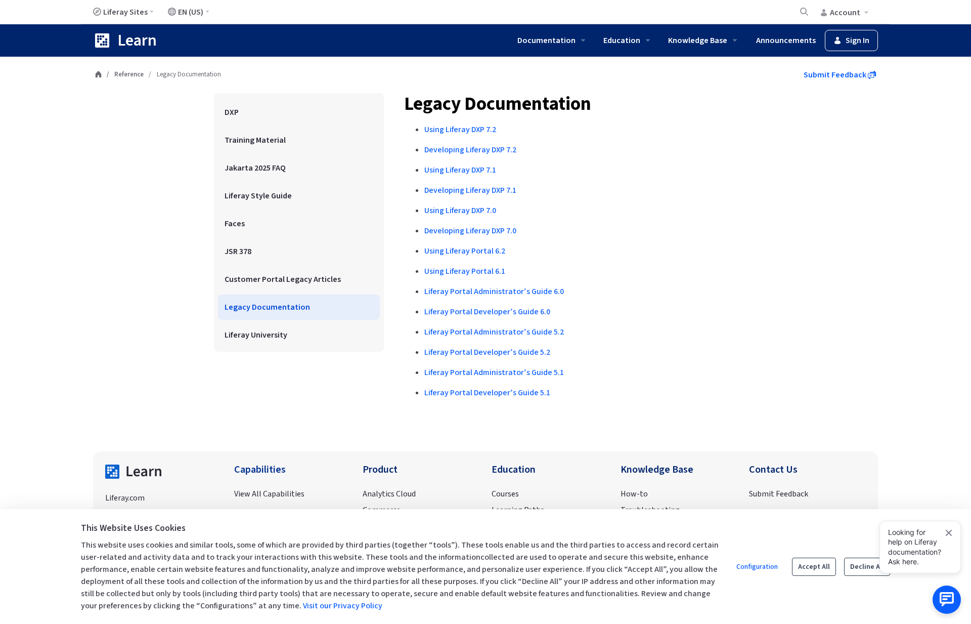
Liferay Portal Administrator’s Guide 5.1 (494, 372)
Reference (129, 74)
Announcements (786, 40)
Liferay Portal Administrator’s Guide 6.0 (494, 291)
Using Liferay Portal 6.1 (464, 271)
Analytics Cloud (389, 494)
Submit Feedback (836, 74)
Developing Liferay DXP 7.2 (470, 149)
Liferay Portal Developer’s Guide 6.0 (487, 311)
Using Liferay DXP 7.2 (460, 129)
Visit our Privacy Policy (342, 605)
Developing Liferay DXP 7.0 (470, 230)
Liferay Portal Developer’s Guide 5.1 (487, 392)
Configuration (757, 567)
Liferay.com (125, 498)
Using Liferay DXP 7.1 (460, 170)
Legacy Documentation (497, 104)
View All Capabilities (269, 494)
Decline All (867, 567)
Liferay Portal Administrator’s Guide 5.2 (494, 332)
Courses (505, 494)
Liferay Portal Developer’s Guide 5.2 (487, 352)
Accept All (814, 567)
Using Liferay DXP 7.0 (460, 210)
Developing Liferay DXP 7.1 (470, 190)
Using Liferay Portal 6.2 (464, 251)
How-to (634, 494)
